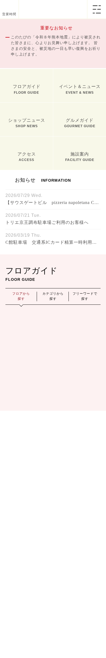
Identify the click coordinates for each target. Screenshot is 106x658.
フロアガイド (26, 174)
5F (53, 473)
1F (20, 452)
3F (85, 452)
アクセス (26, 242)
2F (53, 452)
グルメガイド (79, 208)
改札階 (28, 415)
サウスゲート (78, 415)
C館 (85, 402)
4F (20, 473)
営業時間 (9, 14)
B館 (53, 402)
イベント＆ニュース (80, 174)
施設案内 (79, 242)
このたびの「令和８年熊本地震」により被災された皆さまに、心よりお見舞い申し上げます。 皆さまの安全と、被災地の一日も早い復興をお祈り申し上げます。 (56, 45)
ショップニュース (26, 208)
